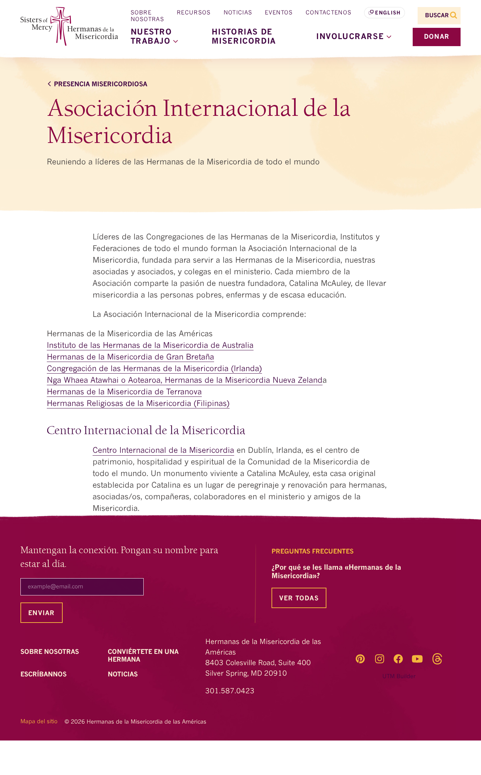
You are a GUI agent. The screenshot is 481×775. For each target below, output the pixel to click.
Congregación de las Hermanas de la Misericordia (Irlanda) (154, 369)
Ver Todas (299, 598)
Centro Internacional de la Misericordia (163, 451)
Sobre (50, 652)
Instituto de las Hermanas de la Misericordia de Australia (150, 346)
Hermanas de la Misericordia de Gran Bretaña (130, 357)
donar (436, 37)
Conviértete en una (143, 656)
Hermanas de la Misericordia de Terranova (124, 392)
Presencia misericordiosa (100, 84)
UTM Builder (399, 677)
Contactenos (329, 13)
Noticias (238, 13)
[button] (353, 37)
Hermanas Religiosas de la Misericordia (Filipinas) (138, 404)
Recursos (194, 13)
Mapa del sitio (38, 722)
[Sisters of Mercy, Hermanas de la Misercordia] (64, 26)
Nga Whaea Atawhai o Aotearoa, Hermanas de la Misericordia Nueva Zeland (185, 381)
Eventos (279, 13)
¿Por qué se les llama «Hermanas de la (336, 572)
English (388, 13)
